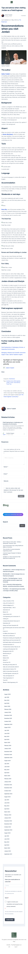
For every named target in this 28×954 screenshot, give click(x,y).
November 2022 (8, 823)
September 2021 (8, 854)
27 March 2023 (9, 434)
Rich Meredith (6, 574)
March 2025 (7, 742)
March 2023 (7, 811)
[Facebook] (6, 372)
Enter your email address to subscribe (12, 880)
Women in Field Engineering (9, 682)
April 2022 (6, 845)
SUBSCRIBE (9, 919)
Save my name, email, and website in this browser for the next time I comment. (13, 490)
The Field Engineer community (10, 673)
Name (6, 467)
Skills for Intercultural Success (10, 671)
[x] (21, 950)
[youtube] (18, 950)
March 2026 (7, 706)
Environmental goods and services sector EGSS (13, 627)
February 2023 (7, 814)
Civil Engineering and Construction (11, 616)
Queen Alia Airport (8, 134)
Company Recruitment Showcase (10, 621)
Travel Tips (8, 384)
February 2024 (7, 778)
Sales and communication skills (10, 666)
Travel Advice (17, 382)
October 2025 (7, 721)
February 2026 (7, 709)
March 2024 (7, 775)
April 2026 (6, 703)
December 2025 (8, 715)
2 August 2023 (8, 16)
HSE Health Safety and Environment (11, 642)
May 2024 (6, 769)
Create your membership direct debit (13, 514)
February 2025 (7, 745)
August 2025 (7, 727)
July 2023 (6, 799)
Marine (4, 655)
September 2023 (8, 793)
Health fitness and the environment (11, 640)
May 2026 (6, 700)
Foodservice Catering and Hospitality (11, 637)
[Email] (15, 372)
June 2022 (6, 839)
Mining (4, 660)
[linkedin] (16, 950)
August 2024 (7, 760)
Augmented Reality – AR (8, 607)
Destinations (12, 378)
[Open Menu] (2, 2)
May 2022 (6, 842)
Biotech (4, 612)
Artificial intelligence (7, 605)
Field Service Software (8, 635)
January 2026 (7, 712)
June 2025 (6, 733)
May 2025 (6, 736)
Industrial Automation (8, 644)
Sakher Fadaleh (8, 15)
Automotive (5, 609)
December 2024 (8, 751)
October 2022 (7, 826)
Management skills (7, 651)
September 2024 (8, 757)
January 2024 (7, 781)
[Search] (21, 2)
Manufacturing (6, 653)
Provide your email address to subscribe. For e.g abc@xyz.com (13, 892)
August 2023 (7, 796)
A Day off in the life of (8, 603)
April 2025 (6, 739)
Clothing (5, 618)
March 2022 (7, 848)
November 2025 (8, 718)
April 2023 (6, 808)
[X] (10, 372)
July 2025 (6, 730)
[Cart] (25, 2)
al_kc (4, 584)
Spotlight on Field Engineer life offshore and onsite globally (13, 362)
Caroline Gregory (10, 433)
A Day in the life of (7, 600)
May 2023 (6, 805)
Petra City (4, 209)
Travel (11, 382)
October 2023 (7, 790)
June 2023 (6, 802)
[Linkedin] (8, 372)
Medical (5, 657)
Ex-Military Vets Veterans (8, 633)
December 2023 (8, 784)
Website (6, 481)
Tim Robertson (6, 569)
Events (4, 631)
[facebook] (11, 950)
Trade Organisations (7, 678)
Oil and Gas (5, 662)
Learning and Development (9, 649)
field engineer (17, 381)
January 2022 (7, 851)
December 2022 (8, 820)
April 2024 (6, 772)
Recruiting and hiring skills (9, 664)
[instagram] (13, 950)
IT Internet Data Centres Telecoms (11, 646)
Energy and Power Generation (10, 625)
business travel (9, 381)
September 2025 (8, 724)
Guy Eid (5, 578)
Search (5, 522)
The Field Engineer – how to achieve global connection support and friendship (12, 580)
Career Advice (6, 614)
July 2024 (6, 763)
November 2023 (8, 787)
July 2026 (6, 697)
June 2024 (6, 766)
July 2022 (6, 836)
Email (6, 474)
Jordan (8, 382)
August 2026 (7, 694)
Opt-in (6, 897)
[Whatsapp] (12, 372)
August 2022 (7, 833)
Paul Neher (5, 588)
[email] (8, 950)
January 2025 (7, 748)
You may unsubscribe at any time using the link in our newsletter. (13, 912)
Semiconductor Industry (8, 669)
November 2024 (8, 754)
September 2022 (8, 830)
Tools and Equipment (7, 675)
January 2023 (7, 817)
